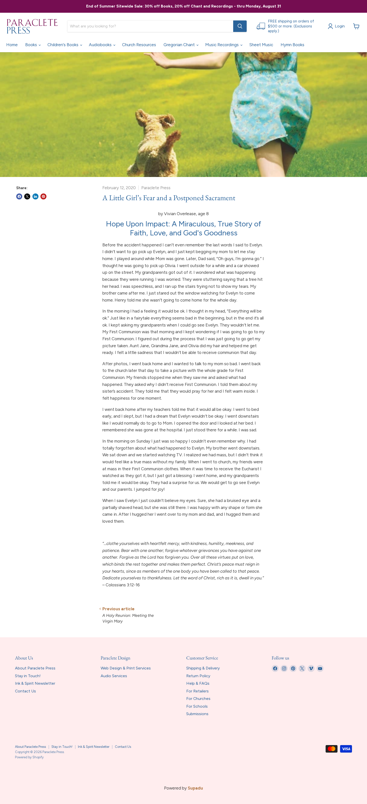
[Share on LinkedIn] (35, 196)
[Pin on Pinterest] (43, 196)
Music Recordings (222, 44)
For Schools (197, 706)
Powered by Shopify (29, 757)
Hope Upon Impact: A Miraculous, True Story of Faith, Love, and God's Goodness (183, 228)
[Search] (240, 26)
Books (31, 44)
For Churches (198, 698)
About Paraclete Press (35, 668)
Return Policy (198, 675)
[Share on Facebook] (19, 196)
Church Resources (139, 44)
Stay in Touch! (28, 675)
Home (12, 44)
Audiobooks (101, 44)
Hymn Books (292, 44)
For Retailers (197, 691)
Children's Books (63, 44)
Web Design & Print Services (126, 668)
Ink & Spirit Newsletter (35, 683)
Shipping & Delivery (203, 668)
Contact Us (25, 691)
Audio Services (114, 675)
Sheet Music (261, 44)
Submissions (197, 713)
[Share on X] (27, 196)
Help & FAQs (197, 683)
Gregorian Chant (180, 44)
